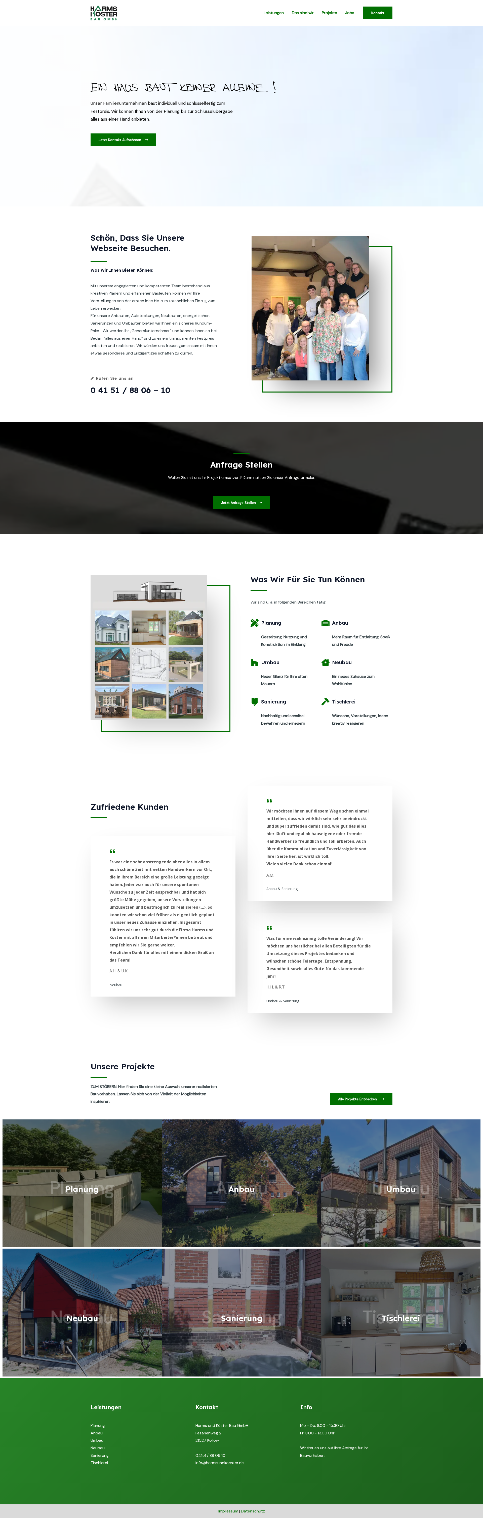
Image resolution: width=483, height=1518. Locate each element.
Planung (98, 1425)
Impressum (228, 1511)
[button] (123, 139)
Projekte (329, 12)
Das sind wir (303, 12)
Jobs (349, 12)
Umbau (97, 1440)
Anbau (97, 1433)
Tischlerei (99, 1462)
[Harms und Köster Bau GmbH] (104, 12)
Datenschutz (253, 1511)
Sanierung (100, 1455)
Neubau (98, 1448)
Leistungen (274, 12)
